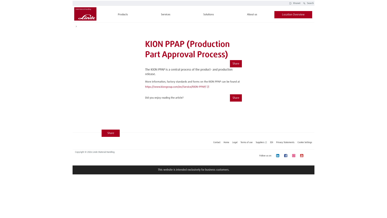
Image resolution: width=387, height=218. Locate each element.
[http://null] (309, 155)
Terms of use (247, 142)
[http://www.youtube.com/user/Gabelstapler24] (301, 155)
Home (226, 142)
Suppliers (260, 142)
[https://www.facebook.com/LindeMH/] (285, 155)
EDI (271, 142)
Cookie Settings (305, 142)
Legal (234, 142)
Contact (216, 142)
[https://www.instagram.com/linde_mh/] (293, 155)
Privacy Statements (285, 142)
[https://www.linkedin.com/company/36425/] (277, 155)
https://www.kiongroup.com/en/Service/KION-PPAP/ (175, 87)
